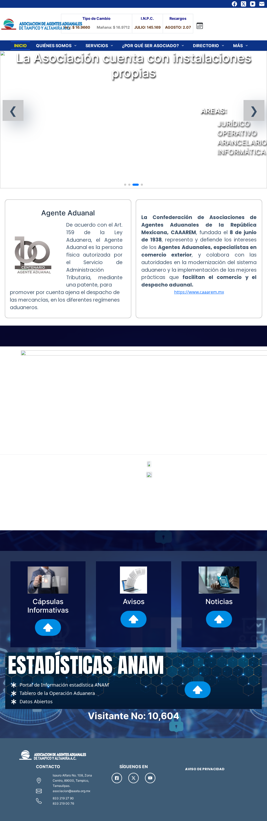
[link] (133, 119)
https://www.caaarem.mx (199, 292)
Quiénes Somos (53, 45)
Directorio (206, 45)
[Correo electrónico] (261, 4)
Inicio (20, 45)
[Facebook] (234, 4)
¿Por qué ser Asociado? (150, 45)
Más (238, 45)
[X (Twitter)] (243, 4)
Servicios (97, 45)
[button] (13, 110)
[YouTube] (252, 4)
